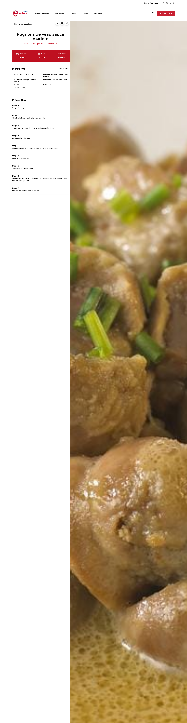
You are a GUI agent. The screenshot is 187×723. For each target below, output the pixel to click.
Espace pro (165, 14)
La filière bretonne (42, 14)
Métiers (72, 14)
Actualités (59, 14)
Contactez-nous (151, 3)
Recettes (84, 14)
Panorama (97, 14)
